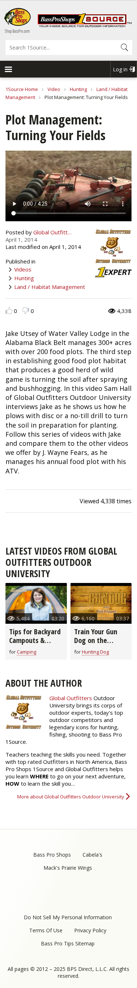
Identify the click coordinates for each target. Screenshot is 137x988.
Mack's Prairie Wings (67, 867)
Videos (22, 269)
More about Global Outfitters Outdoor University (70, 796)
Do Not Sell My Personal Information (68, 917)
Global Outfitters (70, 698)
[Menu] (8, 70)
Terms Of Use (45, 930)
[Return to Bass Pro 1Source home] (85, 25)
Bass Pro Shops (52, 854)
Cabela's (92, 854)
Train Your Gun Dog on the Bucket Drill (95, 640)
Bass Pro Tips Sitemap (68, 943)
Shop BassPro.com (17, 31)
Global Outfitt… (52, 232)
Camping (26, 651)
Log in (120, 69)
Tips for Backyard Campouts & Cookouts (35, 640)
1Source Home (21, 89)
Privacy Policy (90, 930)
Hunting (78, 89)
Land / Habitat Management (49, 286)
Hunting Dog (95, 651)
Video (53, 89)
